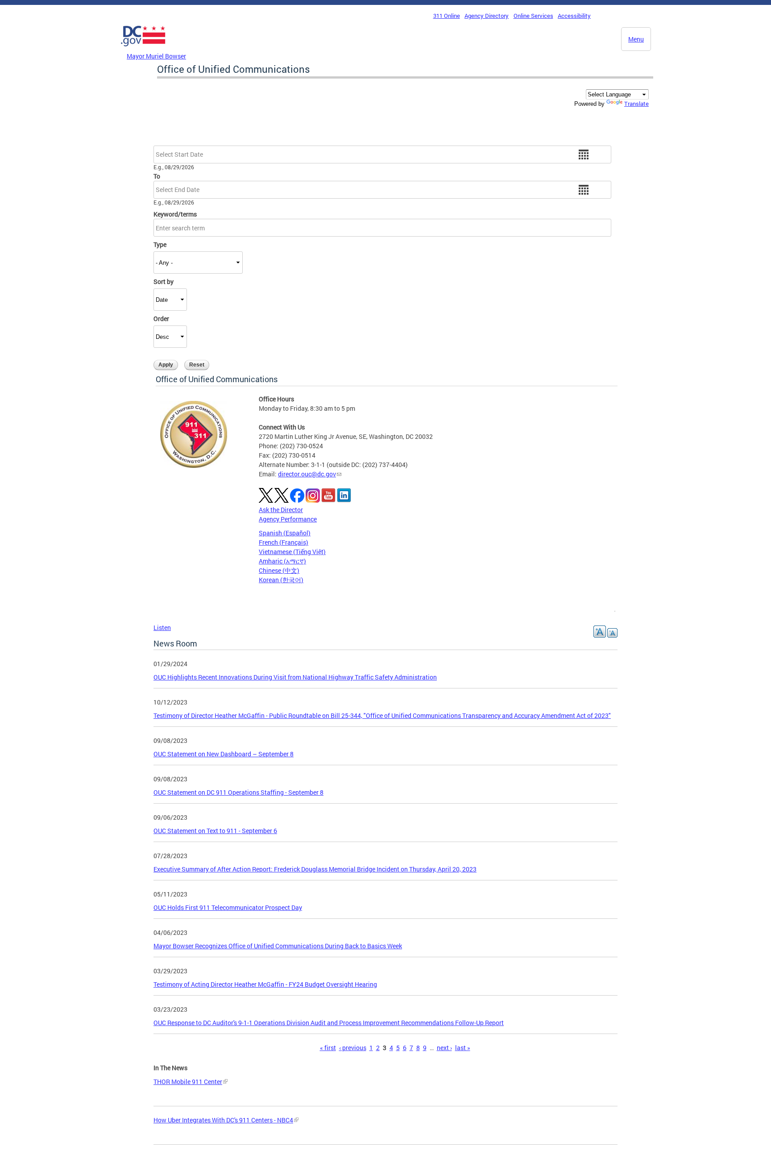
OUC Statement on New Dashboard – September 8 (223, 754)
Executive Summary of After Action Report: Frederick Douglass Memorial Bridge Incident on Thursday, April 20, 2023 (315, 869)
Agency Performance (288, 519)
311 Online (446, 16)
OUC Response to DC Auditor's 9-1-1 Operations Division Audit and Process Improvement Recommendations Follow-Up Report (328, 1022)
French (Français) (283, 542)
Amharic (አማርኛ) (282, 561)
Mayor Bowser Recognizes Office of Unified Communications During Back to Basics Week (277, 946)
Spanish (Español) (285, 533)
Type (159, 244)
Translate (636, 104)
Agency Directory (486, 16)
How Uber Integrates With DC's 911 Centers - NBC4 (223, 1120)
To (156, 176)
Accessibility (574, 16)
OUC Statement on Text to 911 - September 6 (215, 830)
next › (444, 1047)
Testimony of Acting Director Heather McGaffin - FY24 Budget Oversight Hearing (265, 984)
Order (161, 318)
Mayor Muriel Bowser (156, 56)
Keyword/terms (175, 214)
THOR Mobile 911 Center (187, 1081)
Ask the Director (281, 509)
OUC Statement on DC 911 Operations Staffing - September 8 (238, 792)
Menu (636, 39)
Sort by (163, 281)
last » (462, 1047)
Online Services (533, 16)
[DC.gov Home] (143, 49)
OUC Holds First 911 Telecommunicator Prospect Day (227, 907)
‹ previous (352, 1047)
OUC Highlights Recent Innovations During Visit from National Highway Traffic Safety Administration (295, 677)
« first (328, 1047)
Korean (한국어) (281, 579)
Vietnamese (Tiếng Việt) (292, 551)
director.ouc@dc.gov (307, 474)
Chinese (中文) (279, 570)
